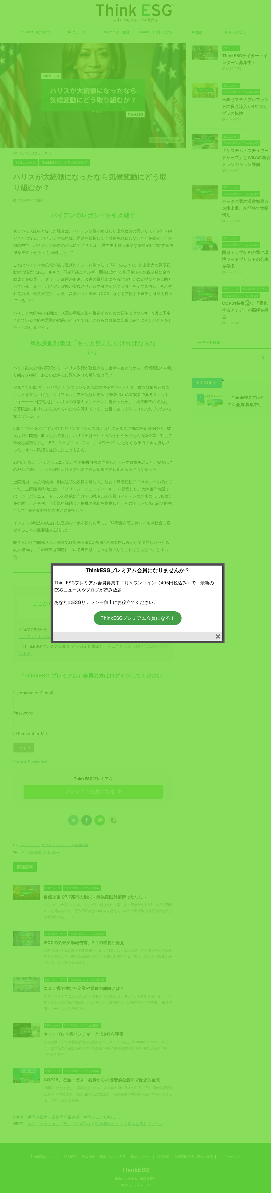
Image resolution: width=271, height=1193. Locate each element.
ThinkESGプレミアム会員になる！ (138, 618)
